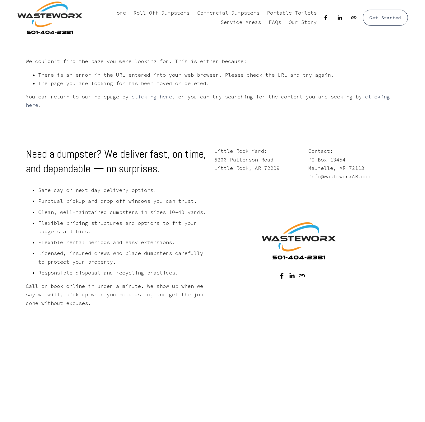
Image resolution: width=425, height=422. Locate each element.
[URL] (354, 18)
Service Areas (241, 22)
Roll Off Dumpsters (161, 13)
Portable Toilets (292, 13)
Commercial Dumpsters (228, 13)
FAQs (275, 22)
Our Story (303, 22)
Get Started (385, 17)
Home (120, 13)
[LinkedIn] (340, 18)
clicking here (152, 96)
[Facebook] (326, 18)
